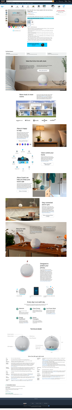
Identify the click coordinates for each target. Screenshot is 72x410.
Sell (20, 3)
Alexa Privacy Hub (54, 371)
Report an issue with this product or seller (33, 41)
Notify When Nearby (45, 364)
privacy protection (47, 270)
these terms (30, 380)
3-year (27, 379)
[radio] (6, 10)
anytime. (12, 366)
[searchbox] (30, 1)
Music (25, 3)
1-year (23, 379)
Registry (23, 3)
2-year (24, 379)
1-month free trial (48, 227)
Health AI (5, 3)
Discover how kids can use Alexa (36, 231)
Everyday (31, 3)
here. (16, 366)
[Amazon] (3, 1)
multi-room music (44, 96)
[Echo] (3, 6)
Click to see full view (17, 28)
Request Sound (44, 362)
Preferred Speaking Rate (45, 360)
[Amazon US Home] (24, 404)
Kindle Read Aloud (45, 363)
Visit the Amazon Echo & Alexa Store (32, 12)
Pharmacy (28, 3)
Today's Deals (8, 3)
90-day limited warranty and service (15, 379)
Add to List (57, 14)
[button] (2, 3)
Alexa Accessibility (44, 365)
